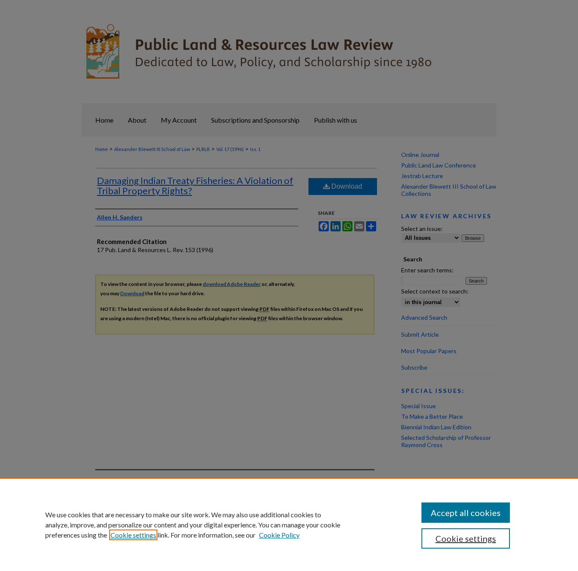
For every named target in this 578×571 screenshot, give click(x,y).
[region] (289, 524)
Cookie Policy (279, 535)
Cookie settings (133, 535)
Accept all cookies (466, 513)
